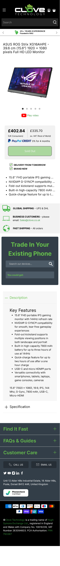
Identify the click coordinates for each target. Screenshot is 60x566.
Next (56, 32)
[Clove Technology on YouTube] (9, 473)
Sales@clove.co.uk (30, 220)
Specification (20, 407)
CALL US (18, 464)
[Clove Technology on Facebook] (22, 473)
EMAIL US (46, 464)
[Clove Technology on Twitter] (5, 473)
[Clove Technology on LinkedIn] (17, 473)
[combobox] (26, 22)
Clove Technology (15, 519)
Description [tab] (18, 297)
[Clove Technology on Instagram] (13, 473)
